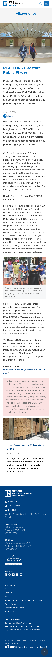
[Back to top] (44, 652)
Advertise (8, 593)
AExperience (26, 13)
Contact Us (12, 502)
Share (10, 116)
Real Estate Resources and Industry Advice (22, 626)
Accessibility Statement (14, 608)
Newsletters (10, 585)
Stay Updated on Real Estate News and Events (24, 630)
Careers (8, 589)
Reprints (8, 596)
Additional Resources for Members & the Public (24, 600)
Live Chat (12, 510)
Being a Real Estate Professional (18, 623)
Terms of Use (10, 611)
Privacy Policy (10, 604)
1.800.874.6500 (14, 506)
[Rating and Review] (13, 565)
